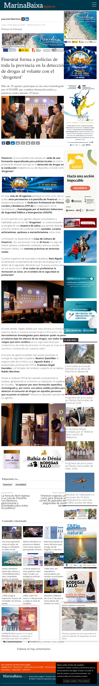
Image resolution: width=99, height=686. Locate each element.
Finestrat (7, 484)
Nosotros (5, 670)
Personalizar (84, 681)
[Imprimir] (18, 143)
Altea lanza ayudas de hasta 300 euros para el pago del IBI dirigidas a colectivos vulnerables (53, 546)
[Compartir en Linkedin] (13, 143)
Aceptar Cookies (70, 681)
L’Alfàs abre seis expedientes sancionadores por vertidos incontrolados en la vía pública (53, 573)
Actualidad (21, 484)
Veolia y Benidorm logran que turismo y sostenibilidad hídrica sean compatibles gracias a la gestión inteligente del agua (11, 575)
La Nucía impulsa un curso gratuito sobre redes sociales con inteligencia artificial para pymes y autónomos (31, 575)
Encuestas (17, 667)
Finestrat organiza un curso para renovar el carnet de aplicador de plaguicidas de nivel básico (52, 500)
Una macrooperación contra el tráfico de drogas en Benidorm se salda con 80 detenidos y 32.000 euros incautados (11, 548)
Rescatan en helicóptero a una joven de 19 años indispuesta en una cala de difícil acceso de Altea (79, 498)
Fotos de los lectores (55, 667)
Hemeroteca (6, 667)
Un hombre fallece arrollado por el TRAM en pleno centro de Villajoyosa (79, 433)
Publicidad (16, 670)
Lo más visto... (71, 340)
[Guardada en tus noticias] (23, 143)
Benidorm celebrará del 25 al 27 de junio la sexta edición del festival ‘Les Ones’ (53, 599)
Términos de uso (52, 676)
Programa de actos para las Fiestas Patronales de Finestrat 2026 (79, 400)
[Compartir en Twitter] (8, 143)
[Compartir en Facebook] (3, 143)
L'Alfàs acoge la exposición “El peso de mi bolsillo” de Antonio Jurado (11, 599)
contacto (26, 670)
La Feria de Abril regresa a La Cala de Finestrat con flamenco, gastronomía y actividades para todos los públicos (15, 501)
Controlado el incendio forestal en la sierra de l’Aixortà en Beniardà (77, 369)
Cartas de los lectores (34, 667)
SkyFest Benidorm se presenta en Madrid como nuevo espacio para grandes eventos (32, 545)
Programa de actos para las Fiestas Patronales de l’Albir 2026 (79, 466)
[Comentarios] (28, 143)
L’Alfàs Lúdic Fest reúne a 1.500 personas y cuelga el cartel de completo (33, 599)
